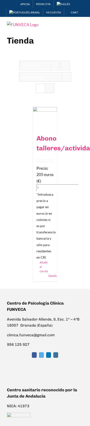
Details (51, 276)
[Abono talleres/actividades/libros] (45, 118)
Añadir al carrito (42, 267)
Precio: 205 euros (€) (45, 174)
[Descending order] (65, 65)
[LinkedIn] (48, 355)
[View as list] (49, 88)
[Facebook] (34, 355)
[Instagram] (55, 355)
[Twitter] (41, 355)
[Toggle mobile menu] (81, 24)
